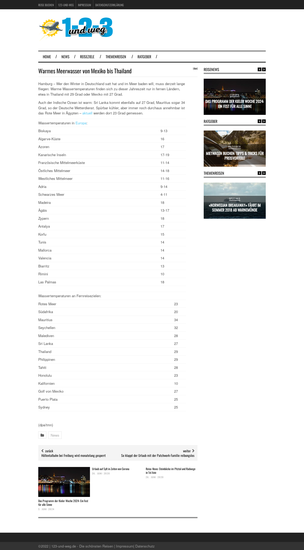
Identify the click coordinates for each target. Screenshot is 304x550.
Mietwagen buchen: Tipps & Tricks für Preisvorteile (235, 156)
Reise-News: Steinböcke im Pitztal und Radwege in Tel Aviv (170, 471)
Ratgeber (144, 56)
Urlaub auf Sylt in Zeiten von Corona (110, 469)
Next (264, 69)
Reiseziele (87, 56)
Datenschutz (145, 546)
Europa (80, 122)
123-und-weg (66, 5)
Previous (259, 69)
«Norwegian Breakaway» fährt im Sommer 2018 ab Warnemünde (235, 207)
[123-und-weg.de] (75, 39)
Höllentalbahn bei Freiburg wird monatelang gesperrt (73, 455)
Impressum (84, 5)
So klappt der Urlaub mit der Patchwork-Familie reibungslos (157, 455)
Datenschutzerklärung (109, 5)
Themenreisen (116, 56)
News (65, 56)
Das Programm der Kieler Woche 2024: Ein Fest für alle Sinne (63, 503)
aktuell (87, 112)
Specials (235, 198)
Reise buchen (46, 5)
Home (47, 56)
